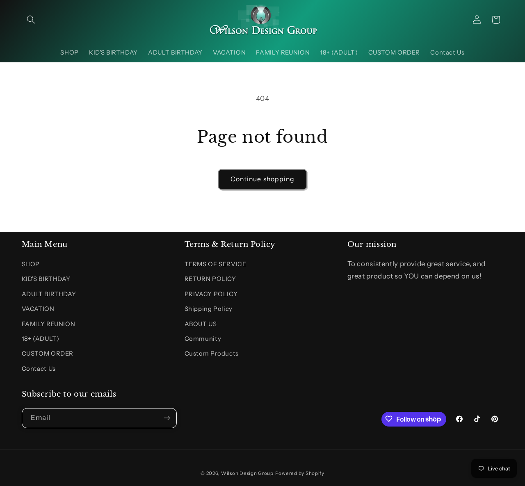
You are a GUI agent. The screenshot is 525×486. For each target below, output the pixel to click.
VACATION (38, 309)
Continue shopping (262, 179)
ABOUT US (201, 324)
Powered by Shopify (299, 473)
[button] (31, 19)
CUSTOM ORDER (48, 354)
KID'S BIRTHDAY (46, 279)
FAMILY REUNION (48, 324)
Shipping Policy (209, 309)
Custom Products (212, 354)
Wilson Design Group (247, 473)
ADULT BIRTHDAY (49, 294)
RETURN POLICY (210, 279)
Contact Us (39, 368)
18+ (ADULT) (40, 338)
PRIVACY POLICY (211, 294)
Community (203, 338)
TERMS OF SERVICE (216, 264)
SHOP (31, 264)
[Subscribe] (166, 418)
